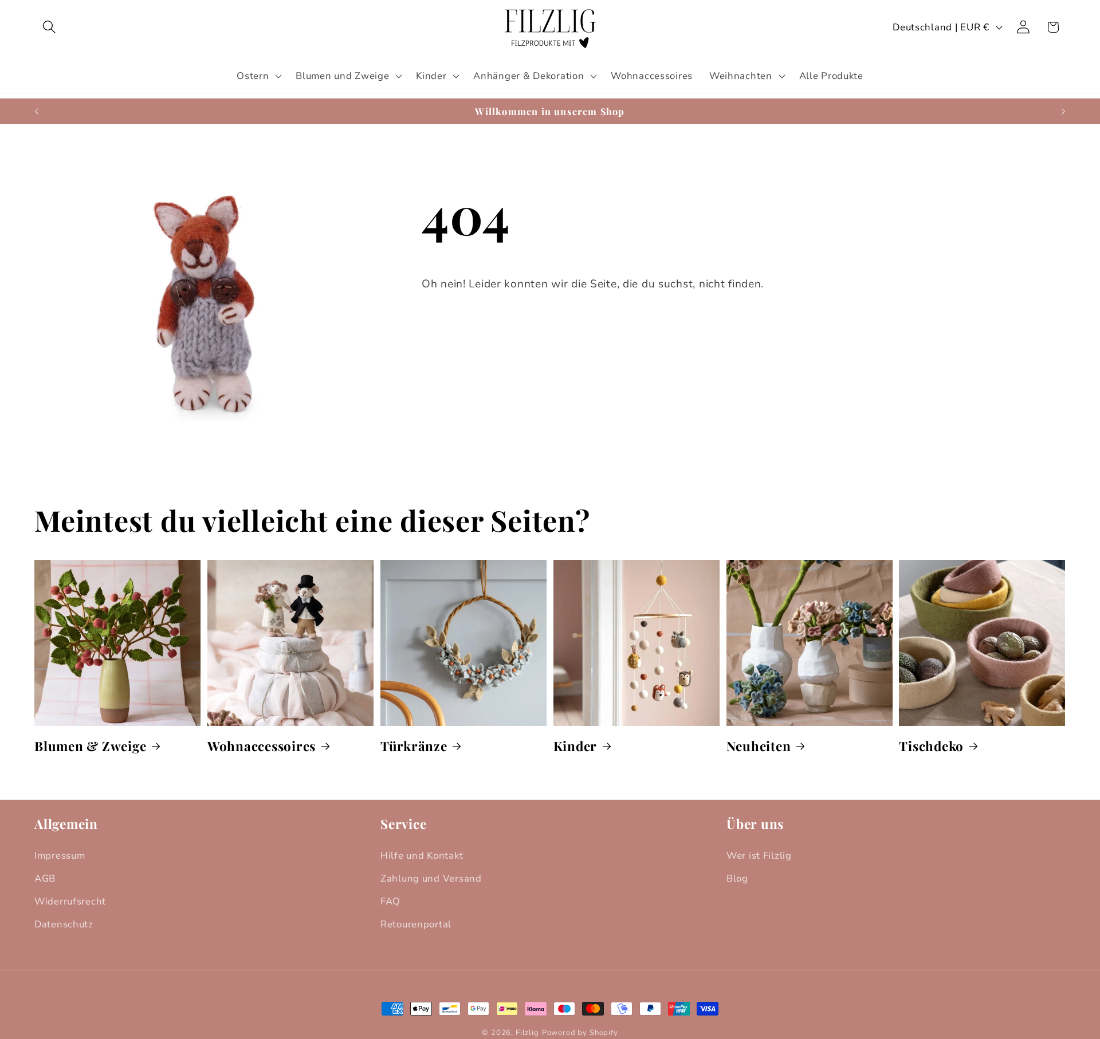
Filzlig (527, 1033)
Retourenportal (415, 924)
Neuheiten (758, 745)
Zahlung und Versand (431, 878)
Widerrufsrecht (70, 901)
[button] (49, 27)
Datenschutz (63, 924)
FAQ (390, 901)
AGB (45, 878)
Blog (737, 878)
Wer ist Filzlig (759, 855)
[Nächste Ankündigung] (1063, 111)
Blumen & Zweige (90, 745)
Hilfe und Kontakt (421, 855)
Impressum (59, 855)
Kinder (575, 745)
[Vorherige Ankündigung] (36, 111)
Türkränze (413, 745)
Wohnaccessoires (261, 745)
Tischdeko (931, 745)
